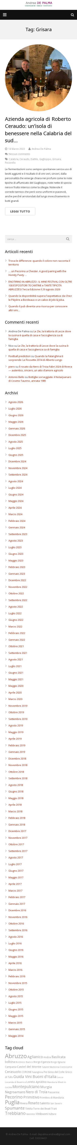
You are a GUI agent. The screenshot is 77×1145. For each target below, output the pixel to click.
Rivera (23, 1103)
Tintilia (29, 1108)
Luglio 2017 (15, 864)
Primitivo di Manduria (52, 1097)
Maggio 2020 (15, 686)
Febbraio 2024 (16, 521)
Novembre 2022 (17, 587)
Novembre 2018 (17, 765)
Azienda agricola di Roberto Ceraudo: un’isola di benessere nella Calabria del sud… (38, 129)
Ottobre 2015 (16, 989)
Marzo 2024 (15, 514)
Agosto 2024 (15, 481)
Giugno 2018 (15, 791)
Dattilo (34, 159)
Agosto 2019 (15, 725)
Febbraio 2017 (16, 897)
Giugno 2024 (15, 494)
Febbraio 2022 (16, 633)
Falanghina (37, 1072)
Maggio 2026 (15, 422)
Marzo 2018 (15, 811)
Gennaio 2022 (16, 639)
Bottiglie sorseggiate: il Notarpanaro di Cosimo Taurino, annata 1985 (39, 379)
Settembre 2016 (17, 930)
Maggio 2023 (15, 560)
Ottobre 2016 (16, 923)
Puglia (12, 1102)
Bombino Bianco (24, 1062)
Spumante (15, 1108)
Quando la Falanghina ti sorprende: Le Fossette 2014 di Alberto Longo (35, 358)
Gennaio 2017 (16, 904)
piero (11, 366)
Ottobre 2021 (16, 646)
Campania (10, 1066)
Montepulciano (26, 1086)
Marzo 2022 (15, 626)
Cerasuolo (13, 1071)
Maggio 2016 (15, 956)
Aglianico (35, 1056)
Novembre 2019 (17, 705)
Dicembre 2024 (17, 461)
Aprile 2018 (15, 804)
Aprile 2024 (15, 507)
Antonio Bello (16, 377)
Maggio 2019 (15, 732)
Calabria (13, 159)
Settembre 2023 (17, 534)
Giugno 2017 (15, 870)
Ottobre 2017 (16, 844)
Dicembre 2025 (17, 435)
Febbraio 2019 (16, 745)
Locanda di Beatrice (15, 1082)
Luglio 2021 (15, 666)
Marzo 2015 (15, 1022)
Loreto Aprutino (36, 1082)
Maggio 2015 (15, 1016)
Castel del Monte (29, 1067)
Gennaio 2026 (16, 428)
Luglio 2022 (15, 613)
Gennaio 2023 (16, 573)
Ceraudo (24, 159)
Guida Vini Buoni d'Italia (34, 1076)
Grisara (56, 159)
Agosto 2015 (15, 996)
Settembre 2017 (17, 851)
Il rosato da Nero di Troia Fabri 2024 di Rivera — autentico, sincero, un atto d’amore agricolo (40, 368)
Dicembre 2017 (17, 831)
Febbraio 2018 (16, 818)
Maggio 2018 (15, 798)
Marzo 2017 (15, 890)
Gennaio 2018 (16, 824)
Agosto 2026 (15, 402)
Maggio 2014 (15, 1036)
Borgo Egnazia (58, 1062)
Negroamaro (15, 1092)
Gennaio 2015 (16, 1029)
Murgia (46, 1086)
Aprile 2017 (15, 884)
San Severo (56, 1103)
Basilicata (58, 1057)
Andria (47, 1057)
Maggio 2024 (15, 501)
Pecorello (10, 162)
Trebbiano (15, 1113)
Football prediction (19, 356)
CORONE (26, 1071)
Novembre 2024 (17, 468)
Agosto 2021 (15, 659)
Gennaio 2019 (16, 752)
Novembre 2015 (17, 983)
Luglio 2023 (15, 547)
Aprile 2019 (15, 738)
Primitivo (31, 1097)
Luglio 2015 (15, 1002)
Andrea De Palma (41, 148)
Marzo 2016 (15, 970)
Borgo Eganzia (42, 1062)
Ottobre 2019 (16, 712)
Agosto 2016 (15, 936)
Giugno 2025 (15, 455)
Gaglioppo (45, 159)
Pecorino (14, 1097)
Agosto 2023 (15, 540)
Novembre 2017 (17, 838)
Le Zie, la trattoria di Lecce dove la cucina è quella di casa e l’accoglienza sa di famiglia (39, 335)
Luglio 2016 (15, 943)
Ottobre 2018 (16, 772)
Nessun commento (19, 153)
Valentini (30, 1114)
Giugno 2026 (15, 415)
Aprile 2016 (15, 963)
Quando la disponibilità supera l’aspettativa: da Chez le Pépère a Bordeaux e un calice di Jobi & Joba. (40, 298)
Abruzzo (16, 1056)
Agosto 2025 (15, 441)
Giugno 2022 (15, 620)
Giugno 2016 (15, 950)
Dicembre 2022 (17, 580)
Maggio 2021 (15, 679)
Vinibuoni (42, 1114)
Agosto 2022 (15, 606)
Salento (45, 1103)
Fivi (45, 1072)
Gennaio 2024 (16, 527)
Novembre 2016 (17, 917)
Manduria (52, 1082)
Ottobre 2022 (16, 593)
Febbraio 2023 (16, 567)
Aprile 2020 (15, 692)
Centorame (66, 1067)
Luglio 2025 (15, 448)
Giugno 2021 (15, 672)
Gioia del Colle (56, 1072)
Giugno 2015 (15, 1009)
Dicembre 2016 (17, 910)
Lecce (60, 1077)
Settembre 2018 (17, 778)
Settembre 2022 (17, 600)
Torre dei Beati (42, 1108)
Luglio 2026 (15, 408)
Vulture (52, 1113)
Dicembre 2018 (17, 758)
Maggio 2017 (15, 877)
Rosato (33, 1102)
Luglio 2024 (15, 488)
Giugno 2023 (15, 554)
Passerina (53, 1092)
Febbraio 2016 (16, 976)
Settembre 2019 (17, 719)
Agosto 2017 (15, 857)
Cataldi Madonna (50, 1067)
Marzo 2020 (15, 699)
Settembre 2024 (17, 474)
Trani (54, 1108)
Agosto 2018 (15, 785)
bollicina (10, 1062)
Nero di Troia (36, 1091)
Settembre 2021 (17, 653)
